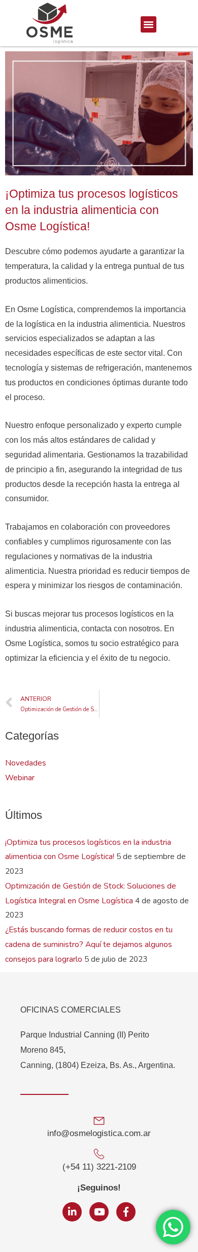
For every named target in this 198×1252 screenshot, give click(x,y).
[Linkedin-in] (72, 1212)
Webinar (20, 777)
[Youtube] (99, 1212)
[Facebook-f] (126, 1212)
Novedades (25, 762)
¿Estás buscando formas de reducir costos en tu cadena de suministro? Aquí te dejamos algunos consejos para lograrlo (89, 944)
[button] (149, 24)
